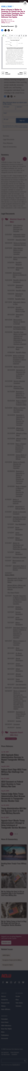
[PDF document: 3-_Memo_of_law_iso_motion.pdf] (14, 51)
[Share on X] (5, 31)
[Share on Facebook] (2, 31)
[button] (9, 30)
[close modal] (25, 3)
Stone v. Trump (6, 6)
